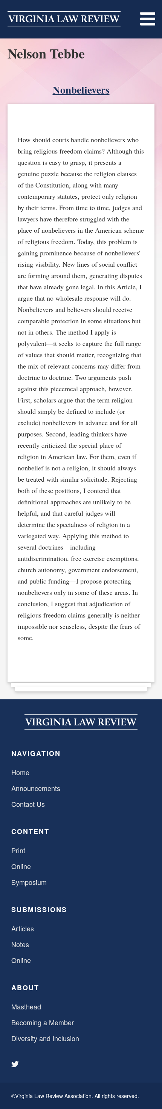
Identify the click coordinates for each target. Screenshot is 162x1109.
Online (21, 866)
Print (18, 850)
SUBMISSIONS (39, 909)
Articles (22, 928)
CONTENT (30, 831)
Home (20, 772)
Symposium (29, 882)
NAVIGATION (36, 753)
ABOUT (25, 987)
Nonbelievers (81, 89)
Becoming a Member (42, 1022)
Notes (20, 944)
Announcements (35, 788)
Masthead (26, 1006)
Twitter (15, 1064)
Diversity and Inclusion (45, 1038)
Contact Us (28, 804)
